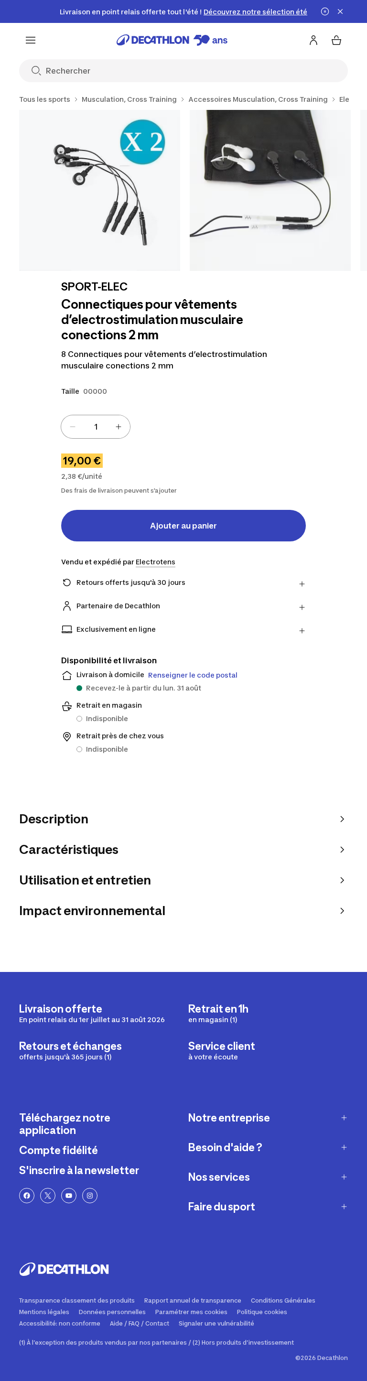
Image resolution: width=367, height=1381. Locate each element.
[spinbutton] (95, 426)
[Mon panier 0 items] (336, 40)
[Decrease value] (72, 426)
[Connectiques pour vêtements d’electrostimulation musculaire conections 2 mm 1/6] (99, 190)
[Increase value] (118, 426)
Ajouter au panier (183, 525)
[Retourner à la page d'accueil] (172, 40)
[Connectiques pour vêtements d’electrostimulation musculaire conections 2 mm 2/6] (270, 190)
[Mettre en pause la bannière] (325, 11)
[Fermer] (340, 11)
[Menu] (30, 40)
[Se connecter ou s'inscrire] (313, 40)
